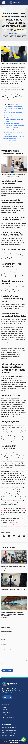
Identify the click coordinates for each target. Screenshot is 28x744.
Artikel (15, 30)
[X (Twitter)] (8, 536)
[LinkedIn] (14, 536)
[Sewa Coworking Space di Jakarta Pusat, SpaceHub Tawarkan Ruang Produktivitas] (14, 603)
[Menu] (3, 2)
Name (3, 635)
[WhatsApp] (19, 536)
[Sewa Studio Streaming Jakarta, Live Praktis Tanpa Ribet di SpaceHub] (14, 580)
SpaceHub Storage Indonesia (17, 526)
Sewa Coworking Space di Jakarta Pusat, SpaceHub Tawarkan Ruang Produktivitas (12, 614)
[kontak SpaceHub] (23, 739)
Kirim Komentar (7, 670)
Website (3, 644)
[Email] (24, 536)
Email (3, 640)
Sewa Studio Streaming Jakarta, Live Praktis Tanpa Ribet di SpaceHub (13, 590)
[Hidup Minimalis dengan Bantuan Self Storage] (14, 557)
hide (17, 104)
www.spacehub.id (12, 522)
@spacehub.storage (19, 524)
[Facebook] (3, 536)
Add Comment (6, 650)
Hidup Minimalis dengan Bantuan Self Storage (13, 567)
